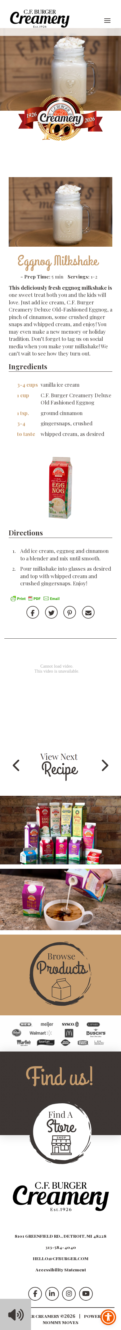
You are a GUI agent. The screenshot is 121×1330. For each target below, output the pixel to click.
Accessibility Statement (60, 1269)
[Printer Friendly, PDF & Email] (35, 597)
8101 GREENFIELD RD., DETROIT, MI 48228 (60, 1236)
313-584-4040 (60, 1247)
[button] (107, 20)
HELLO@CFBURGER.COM (60, 1258)
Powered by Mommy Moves (78, 1319)
